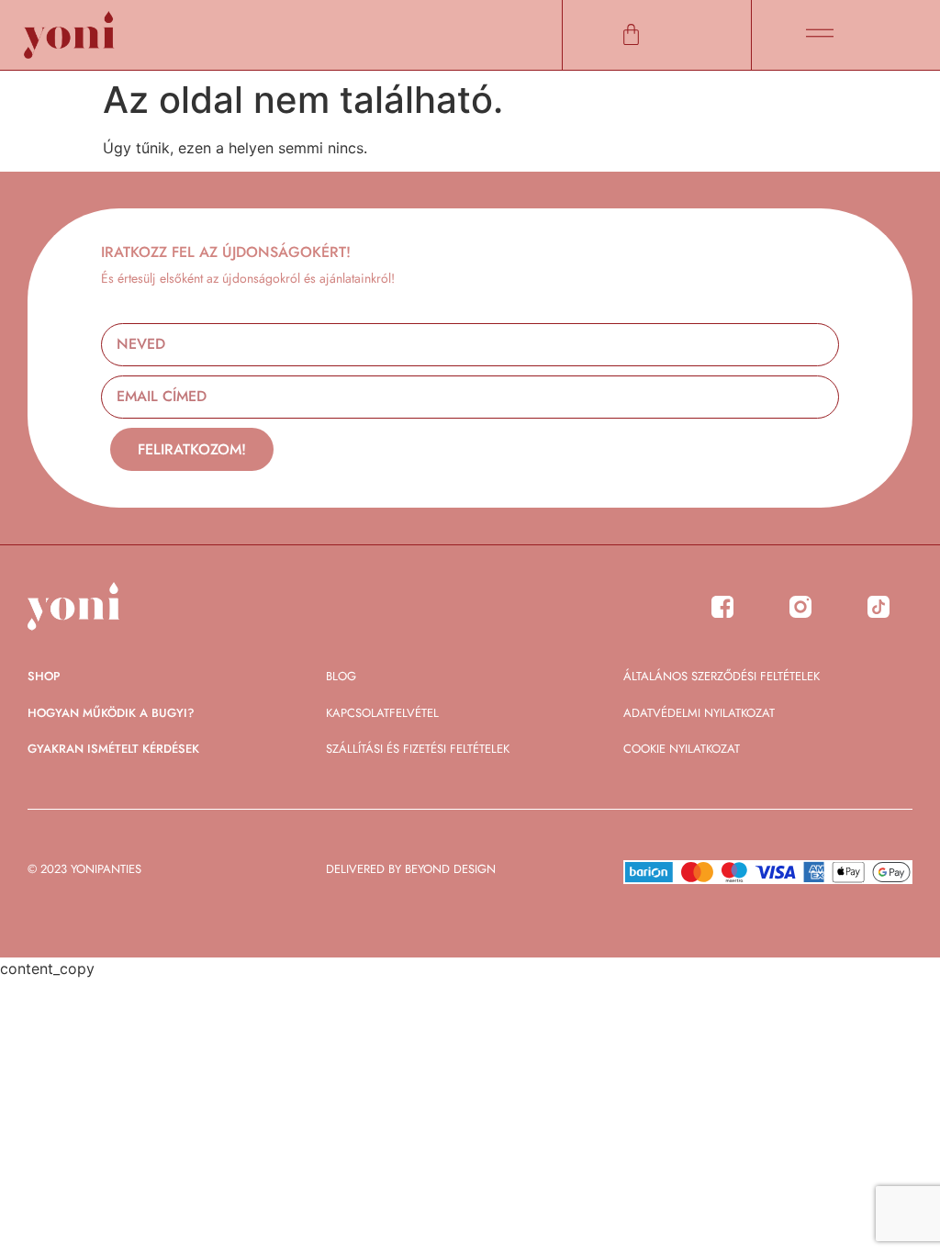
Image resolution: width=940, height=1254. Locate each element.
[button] (819, 34)
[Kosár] (631, 34)
